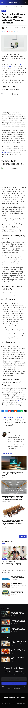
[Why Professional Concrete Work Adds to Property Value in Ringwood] (6, 585)
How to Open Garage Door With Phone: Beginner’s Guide (18, 643)
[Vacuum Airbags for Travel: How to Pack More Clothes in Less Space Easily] (6, 593)
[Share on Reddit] (12, 31)
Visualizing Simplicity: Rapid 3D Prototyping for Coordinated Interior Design (13, 474)
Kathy (7, 27)
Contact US (21, 697)
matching (19, 401)
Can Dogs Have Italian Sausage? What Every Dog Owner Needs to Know (18, 651)
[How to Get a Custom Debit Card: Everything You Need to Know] (5, 630)
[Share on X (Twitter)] (5, 31)
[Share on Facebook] (2, 31)
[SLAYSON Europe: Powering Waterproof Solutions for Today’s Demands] (6, 578)
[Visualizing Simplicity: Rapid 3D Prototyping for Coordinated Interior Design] (14, 463)
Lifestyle (4, 558)
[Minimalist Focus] (14, 2)
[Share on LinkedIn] (10, 31)
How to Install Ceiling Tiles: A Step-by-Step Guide (17, 659)
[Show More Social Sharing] (17, 31)
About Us (5, 697)
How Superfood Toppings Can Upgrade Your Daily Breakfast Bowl (18, 622)
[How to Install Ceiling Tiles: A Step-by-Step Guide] (5, 659)
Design (4, 10)
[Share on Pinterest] (7, 31)
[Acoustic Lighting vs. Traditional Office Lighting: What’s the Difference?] (14, 43)
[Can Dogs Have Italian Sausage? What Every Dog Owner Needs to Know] (5, 651)
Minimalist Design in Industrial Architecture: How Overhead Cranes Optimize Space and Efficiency (13, 497)
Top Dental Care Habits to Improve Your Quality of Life (20, 421)
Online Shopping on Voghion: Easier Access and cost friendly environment (7, 422)
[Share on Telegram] (14, 31)
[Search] (26, 2)
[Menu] (2, 2)
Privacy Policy (11, 688)
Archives (12, 697)
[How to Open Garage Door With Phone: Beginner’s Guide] (5, 643)
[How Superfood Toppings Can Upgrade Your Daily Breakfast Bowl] (5, 622)
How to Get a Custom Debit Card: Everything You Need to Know (18, 630)
